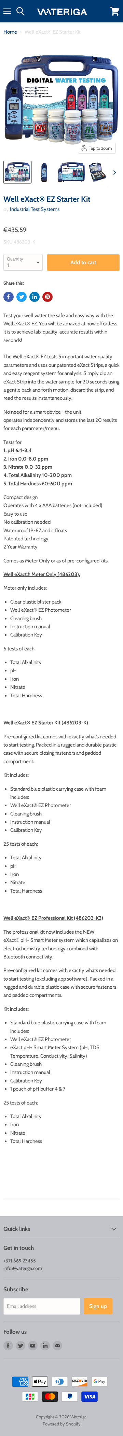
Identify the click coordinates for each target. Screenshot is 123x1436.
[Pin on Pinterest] (47, 297)
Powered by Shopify (62, 1423)
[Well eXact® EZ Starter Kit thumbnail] (17, 172)
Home (10, 32)
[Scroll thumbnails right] (113, 172)
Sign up (98, 1306)
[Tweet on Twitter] (21, 297)
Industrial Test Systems (34, 209)
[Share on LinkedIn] (34, 297)
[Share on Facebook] (8, 297)
